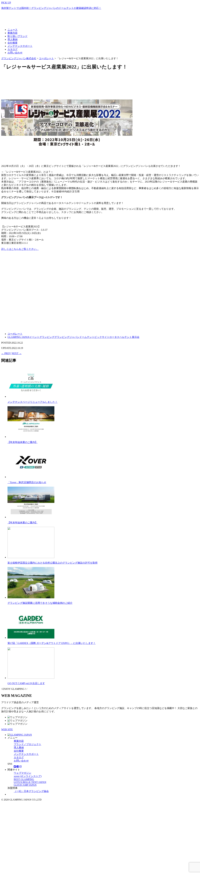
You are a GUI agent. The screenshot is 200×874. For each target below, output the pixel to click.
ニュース (13, 29)
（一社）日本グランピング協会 (31, 791)
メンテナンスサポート (20, 46)
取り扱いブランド (18, 36)
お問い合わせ (15, 52)
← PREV (6, 353)
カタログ (13, 49)
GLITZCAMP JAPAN (25, 785)
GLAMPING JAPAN (18, 337)
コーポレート (15, 333)
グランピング (46, 337)
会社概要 (13, 42)
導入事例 (13, 39)
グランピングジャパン (66, 337)
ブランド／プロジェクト (27, 744)
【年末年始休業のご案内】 (23, 442)
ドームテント (86, 337)
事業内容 (13, 33)
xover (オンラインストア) (28, 776)
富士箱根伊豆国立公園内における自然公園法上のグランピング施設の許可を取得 (53, 562)
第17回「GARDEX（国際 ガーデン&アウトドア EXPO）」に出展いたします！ (52, 643)
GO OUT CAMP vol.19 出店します (26, 683)
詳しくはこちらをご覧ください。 (20, 249)
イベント (34, 337)
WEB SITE (7, 729)
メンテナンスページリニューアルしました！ (33, 402)
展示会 (135, 337)
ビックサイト (101, 337)
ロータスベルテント (120, 337)
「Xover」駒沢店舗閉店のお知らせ (27, 482)
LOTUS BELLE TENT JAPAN (30, 782)
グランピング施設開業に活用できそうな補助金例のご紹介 (40, 603)
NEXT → (17, 353)
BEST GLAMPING (24, 779)
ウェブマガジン (22, 773)
